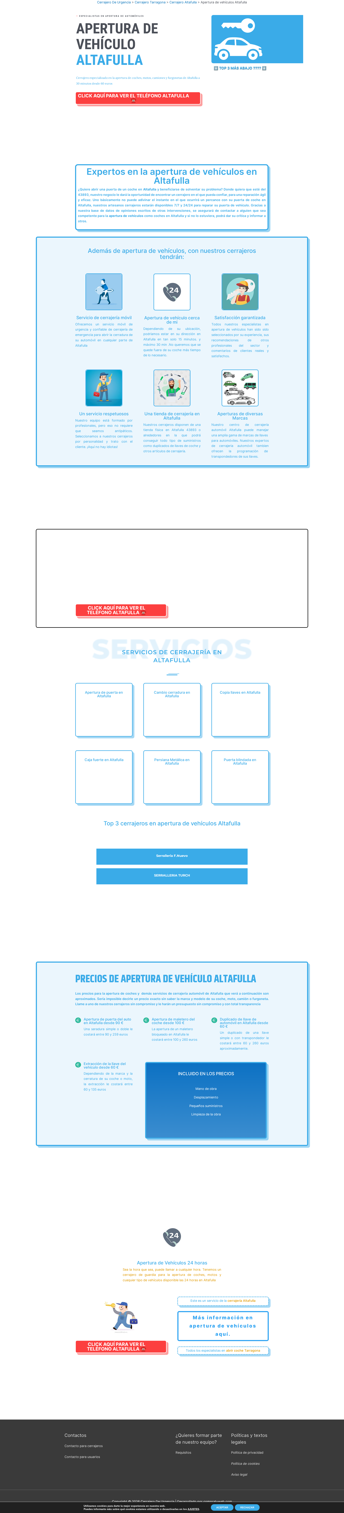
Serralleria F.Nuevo (172, 856)
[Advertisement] (172, 139)
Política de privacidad (247, 1452)
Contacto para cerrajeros (83, 1446)
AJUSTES (193, 1509)
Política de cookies (245, 1463)
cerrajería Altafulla (241, 1300)
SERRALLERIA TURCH (172, 875)
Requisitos (183, 1452)
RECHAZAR (247, 1507)
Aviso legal (239, 1474)
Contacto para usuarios (82, 1457)
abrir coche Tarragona (243, 1350)
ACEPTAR (222, 1507)
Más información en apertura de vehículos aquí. (223, 1326)
